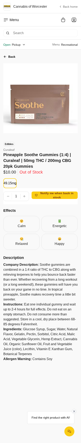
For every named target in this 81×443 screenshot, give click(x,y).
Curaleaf (9, 149)
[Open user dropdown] (74, 20)
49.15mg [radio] (10, 183)
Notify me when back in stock (57, 195)
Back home (70, 6)
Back (11, 56)
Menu (14, 20)
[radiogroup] (10, 183)
